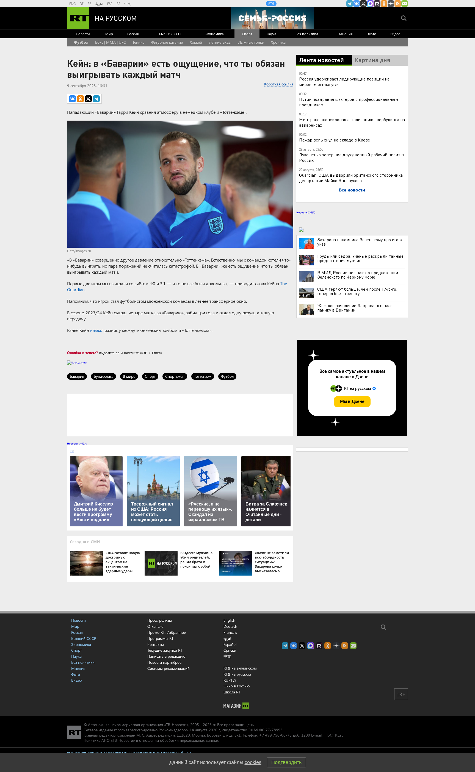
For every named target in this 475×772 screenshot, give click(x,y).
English (229, 620)
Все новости (352, 190)
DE (82, 3)
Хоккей (196, 42)
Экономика (214, 33)
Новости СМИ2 (305, 212)
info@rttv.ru (334, 735)
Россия (133, 33)
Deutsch (230, 626)
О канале (155, 626)
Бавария (77, 376)
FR (89, 3)
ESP (109, 3)
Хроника (278, 42)
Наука (271, 33)
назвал (96, 330)
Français (230, 632)
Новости (83, 33)
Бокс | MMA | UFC (110, 42)
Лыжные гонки (251, 42)
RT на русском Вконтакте (356, 3)
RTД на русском (237, 674)
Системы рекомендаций (168, 668)
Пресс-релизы (159, 620)
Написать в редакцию (166, 656)
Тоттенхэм (202, 376)
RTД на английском (240, 668)
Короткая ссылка (278, 84)
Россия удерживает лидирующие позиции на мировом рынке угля (344, 81)
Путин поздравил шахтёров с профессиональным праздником (348, 101)
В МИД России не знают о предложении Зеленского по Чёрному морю (357, 274)
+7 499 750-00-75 (275, 735)
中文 (127, 3)
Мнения (346, 33)
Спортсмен (174, 376)
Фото (372, 33)
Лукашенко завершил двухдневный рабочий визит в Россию (351, 157)
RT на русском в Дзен (391, 3)
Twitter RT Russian (363, 3)
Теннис (138, 42)
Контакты (155, 644)
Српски (229, 650)
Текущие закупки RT (164, 650)
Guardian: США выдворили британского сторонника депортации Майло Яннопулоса (351, 177)
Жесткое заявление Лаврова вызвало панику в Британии (355, 307)
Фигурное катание (167, 42)
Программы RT (160, 638)
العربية (99, 3)
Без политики (307, 33)
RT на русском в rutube (377, 3)
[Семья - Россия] (272, 18)
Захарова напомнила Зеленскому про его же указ (361, 241)
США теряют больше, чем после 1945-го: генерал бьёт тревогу (357, 291)
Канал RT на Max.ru (370, 3)
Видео (395, 33)
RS (118, 3)
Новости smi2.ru (77, 443)
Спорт (247, 33)
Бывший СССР (170, 33)
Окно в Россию (236, 685)
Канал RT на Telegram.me (349, 3)
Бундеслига (103, 376)
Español (229, 644)
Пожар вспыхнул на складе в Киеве (334, 140)
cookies (253, 762)
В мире (129, 376)
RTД (271, 3)
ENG (72, 3)
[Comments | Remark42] (180, 414)
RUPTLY (229, 680)
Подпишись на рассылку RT (404, 3)
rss (397, 3)
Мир (109, 33)
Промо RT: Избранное (166, 632)
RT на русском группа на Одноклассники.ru (384, 3)
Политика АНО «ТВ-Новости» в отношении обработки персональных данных (151, 740)
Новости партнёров (164, 662)
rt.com (119, 729)
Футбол (81, 42)
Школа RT (231, 692)
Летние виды (220, 42)
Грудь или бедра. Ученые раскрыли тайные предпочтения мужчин (360, 258)
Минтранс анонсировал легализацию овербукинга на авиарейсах (352, 122)
